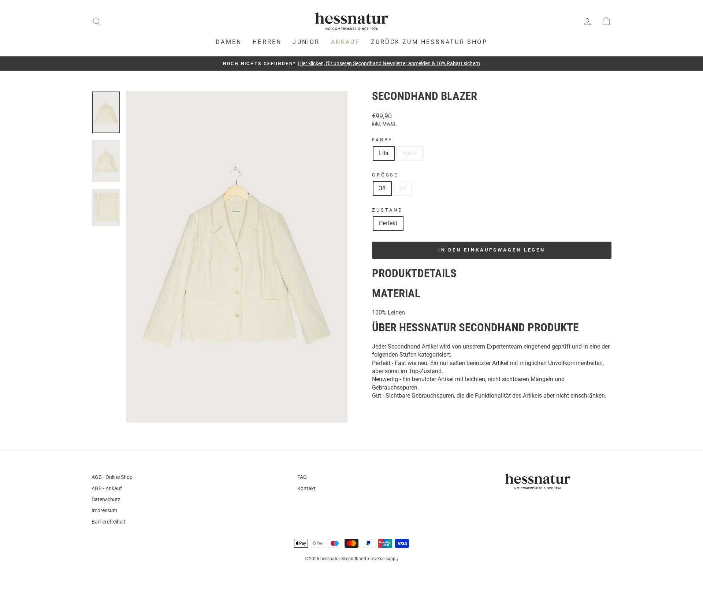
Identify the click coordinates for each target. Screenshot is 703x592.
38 (382, 188)
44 (402, 188)
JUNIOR (306, 41)
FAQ (302, 477)
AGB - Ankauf (107, 488)
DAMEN (229, 41)
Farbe (382, 139)
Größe (385, 175)
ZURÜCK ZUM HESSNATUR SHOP (429, 41)
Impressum (104, 510)
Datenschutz (106, 499)
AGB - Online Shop (112, 477)
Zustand (387, 210)
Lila (383, 153)
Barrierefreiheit (108, 522)
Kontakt (306, 488)
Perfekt (388, 223)
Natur (409, 153)
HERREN (267, 41)
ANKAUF (345, 41)
